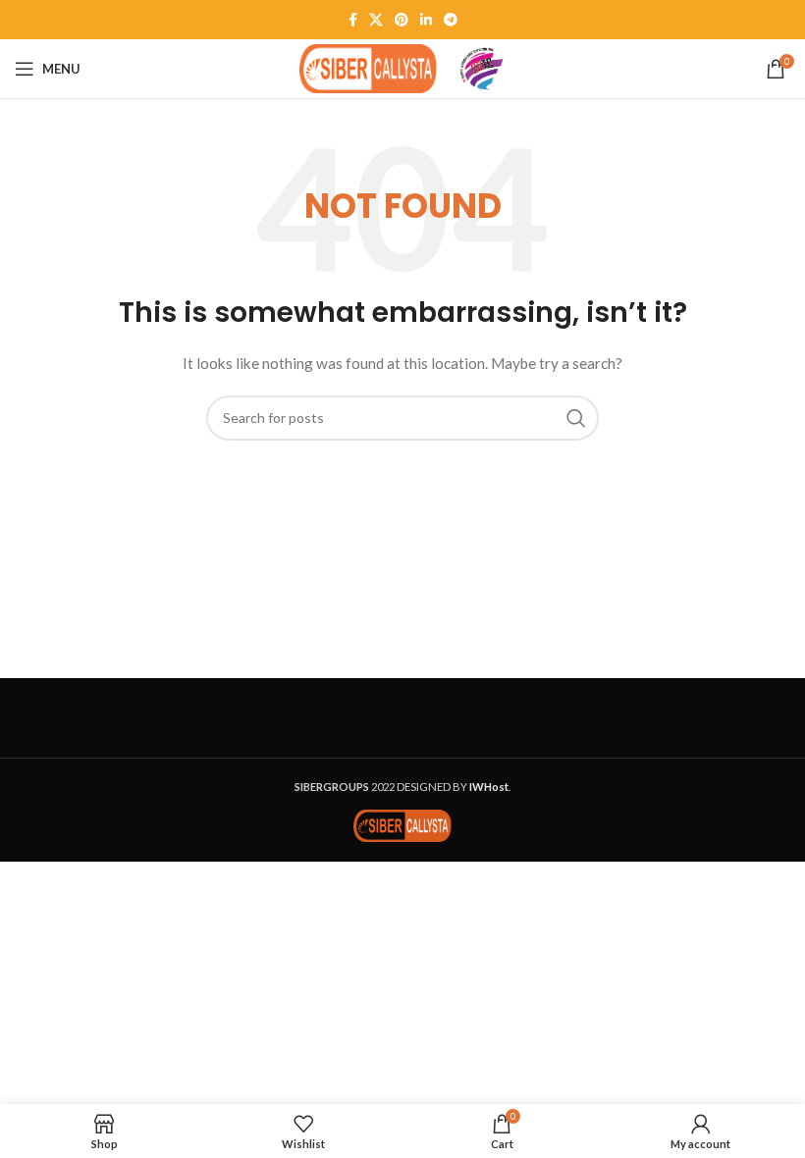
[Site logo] (368, 67)
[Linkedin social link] (426, 19)
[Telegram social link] (450, 19)
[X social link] (376, 19)
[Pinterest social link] (401, 19)
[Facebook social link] (353, 19)
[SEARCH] (576, 418)
